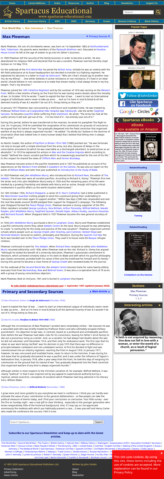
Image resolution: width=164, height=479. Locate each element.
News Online (11, 475)
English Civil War (113, 445)
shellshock (62, 113)
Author (90, 3)
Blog (106, 3)
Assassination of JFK (119, 442)
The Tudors (43, 442)
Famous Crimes (25, 445)
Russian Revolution (99, 451)
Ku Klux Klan (102, 454)
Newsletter (127, 3)
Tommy (138, 215)
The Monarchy (64, 445)
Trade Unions (64, 451)
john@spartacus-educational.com (45, 285)
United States (85, 445)
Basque (92, 238)
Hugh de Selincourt (49, 75)
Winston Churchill (136, 68)
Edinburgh (71, 110)
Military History (88, 442)
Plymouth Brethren (66, 49)
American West (8, 445)
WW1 (57, 21)
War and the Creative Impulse (68, 152)
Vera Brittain (55, 208)
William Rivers (19, 110)
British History (57, 442)
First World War (34, 69)
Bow (40, 270)
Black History (152, 21)
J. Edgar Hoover (86, 454)
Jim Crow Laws (42, 457)
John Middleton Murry (36, 175)
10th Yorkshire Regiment (36, 90)
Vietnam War (72, 442)
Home (12, 3)
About (75, 469)
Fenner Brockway (71, 158)
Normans (156, 442)
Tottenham (12, 49)
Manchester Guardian (17, 195)
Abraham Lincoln (99, 457)
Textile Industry (80, 451)
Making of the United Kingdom (137, 445)
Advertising (10, 472)
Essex (71, 222)
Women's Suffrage (13, 451)
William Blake (17, 169)
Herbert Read (89, 231)
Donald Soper (63, 211)
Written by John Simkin (84, 464)
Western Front (29, 166)
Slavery (135, 448)
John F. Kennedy (136, 32)
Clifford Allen (49, 158)
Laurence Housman (98, 211)
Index (57, 3)
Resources (73, 3)
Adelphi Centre (52, 225)
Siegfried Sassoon (44, 211)
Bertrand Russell (15, 214)
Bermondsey (29, 270)
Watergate (103, 442)
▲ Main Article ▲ (99, 291)
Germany (90, 21)
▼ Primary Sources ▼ (98, 36)
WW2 (73, 21)
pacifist (29, 113)
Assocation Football (140, 442)
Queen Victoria (70, 454)
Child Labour (147, 448)
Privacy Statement (13, 469)
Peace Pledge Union (40, 205)
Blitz (75, 445)
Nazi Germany (47, 448)
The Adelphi (41, 246)
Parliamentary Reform (35, 451)
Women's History (127, 21)
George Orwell (41, 231)
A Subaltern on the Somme (61, 166)
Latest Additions (36, 3)
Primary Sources (138, 295)
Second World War (36, 267)
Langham (61, 222)
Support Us (151, 3)
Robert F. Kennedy (52, 454)
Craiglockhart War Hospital (44, 110)
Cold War (98, 445)
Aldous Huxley (79, 211)
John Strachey (57, 231)
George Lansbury (38, 208)
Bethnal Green (55, 270)
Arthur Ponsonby (72, 208)
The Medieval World (29, 448)
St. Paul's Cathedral (69, 192)
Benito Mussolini (58, 457)
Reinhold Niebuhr (10, 234)
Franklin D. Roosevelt (79, 457)
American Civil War (65, 448)
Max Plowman (138, 291)
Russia (106, 21)
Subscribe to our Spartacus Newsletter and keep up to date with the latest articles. (56, 434)
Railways (52, 451)
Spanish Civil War (93, 234)
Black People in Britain (44, 445)
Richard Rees (82, 175)
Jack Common (73, 231)
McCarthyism (124, 448)
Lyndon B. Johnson (32, 454)
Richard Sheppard (35, 192)
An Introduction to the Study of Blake (77, 169)
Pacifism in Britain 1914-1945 (50, 143)
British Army (64, 69)
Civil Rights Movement (104, 448)
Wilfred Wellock (90, 208)
